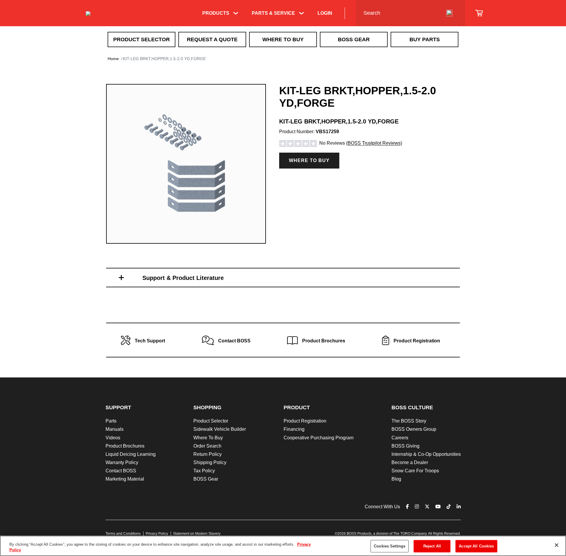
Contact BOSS (121, 470)
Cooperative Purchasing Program (318, 437)
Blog (396, 478)
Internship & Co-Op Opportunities (426, 454)
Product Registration (305, 420)
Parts (111, 420)
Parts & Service (273, 13)
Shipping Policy (209, 462)
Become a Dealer (409, 462)
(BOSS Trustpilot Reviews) (374, 143)
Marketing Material (125, 478)
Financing (294, 429)
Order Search (207, 445)
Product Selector (141, 39)
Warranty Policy (122, 462)
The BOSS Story (408, 420)
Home (113, 58)
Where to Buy (309, 160)
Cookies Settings (389, 546)
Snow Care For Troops (415, 470)
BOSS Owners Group (413, 429)
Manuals (115, 429)
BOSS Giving (405, 445)
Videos (113, 437)
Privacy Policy (157, 534)
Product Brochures (125, 445)
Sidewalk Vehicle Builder (219, 429)
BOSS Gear (354, 39)
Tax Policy (204, 470)
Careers (399, 437)
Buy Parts (424, 39)
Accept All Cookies (476, 546)
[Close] (556, 545)
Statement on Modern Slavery (197, 534)
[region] (283, 546)
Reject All (432, 546)
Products (215, 13)
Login (324, 13)
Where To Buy (283, 39)
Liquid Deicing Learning (131, 454)
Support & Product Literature (183, 278)
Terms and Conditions (123, 534)
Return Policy (207, 454)
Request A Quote (212, 39)
